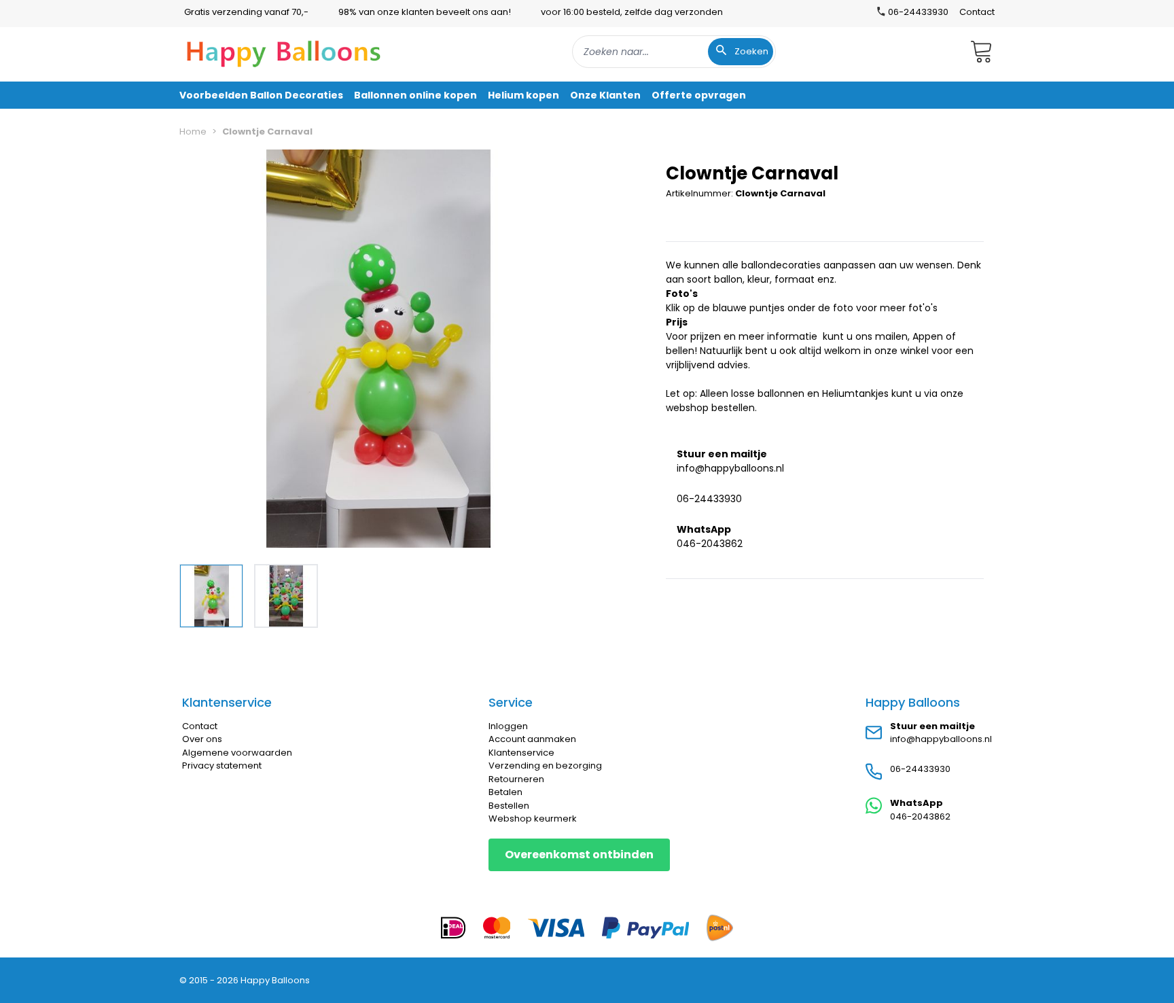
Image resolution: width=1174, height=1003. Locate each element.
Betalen (505, 792)
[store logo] (284, 51)
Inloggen (508, 726)
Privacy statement (222, 765)
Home (193, 131)
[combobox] (674, 51)
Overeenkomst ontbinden (579, 854)
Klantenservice (521, 752)
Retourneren (516, 779)
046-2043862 (710, 543)
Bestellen (508, 805)
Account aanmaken (532, 739)
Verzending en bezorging (545, 765)
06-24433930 (709, 498)
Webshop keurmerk (532, 818)
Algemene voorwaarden (237, 752)
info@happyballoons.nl (730, 467)
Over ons (202, 739)
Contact (977, 11)
